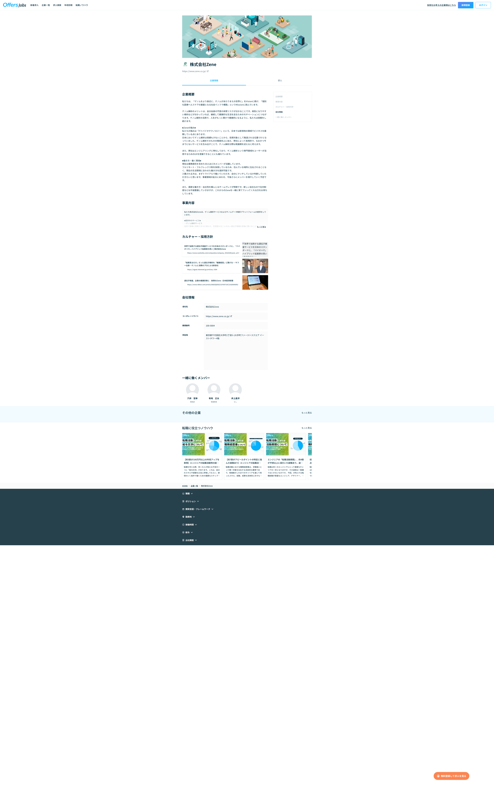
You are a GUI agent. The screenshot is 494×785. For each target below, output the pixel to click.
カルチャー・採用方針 (284, 106)
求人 (280, 80)
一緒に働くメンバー (283, 117)
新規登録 (466, 5)
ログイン (483, 5)
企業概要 (279, 96)
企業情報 (214, 80)
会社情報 (279, 112)
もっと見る (261, 227)
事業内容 (279, 101)
